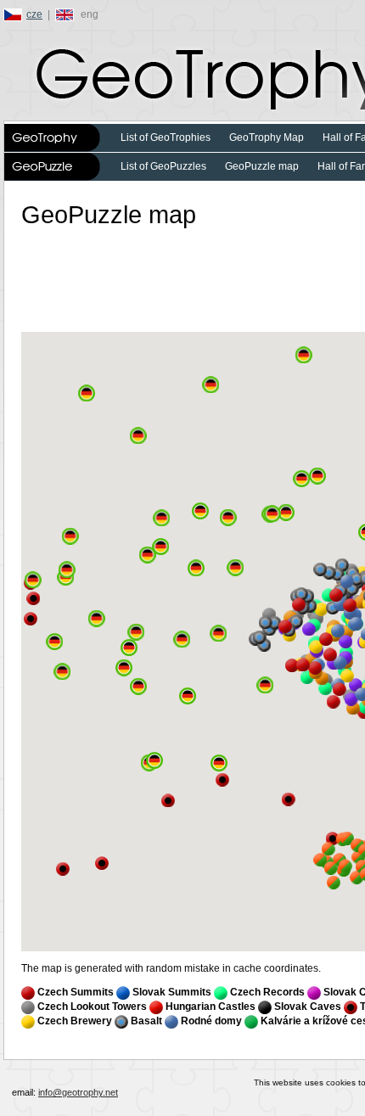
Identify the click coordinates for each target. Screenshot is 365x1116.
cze (34, 14)
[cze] (14, 14)
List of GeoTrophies (166, 137)
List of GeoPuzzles (163, 166)
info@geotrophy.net (78, 1092)
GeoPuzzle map (262, 166)
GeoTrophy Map (266, 137)
